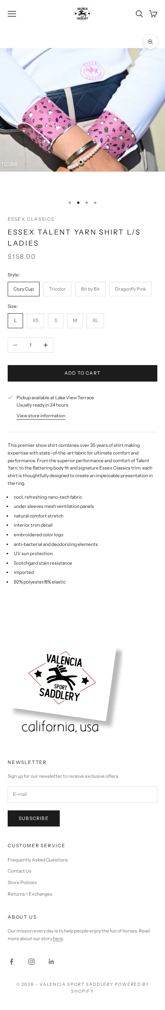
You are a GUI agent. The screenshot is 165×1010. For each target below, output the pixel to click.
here (58, 938)
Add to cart (82, 373)
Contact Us (19, 871)
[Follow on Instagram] (31, 961)
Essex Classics (31, 219)
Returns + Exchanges (30, 894)
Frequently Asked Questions (38, 860)
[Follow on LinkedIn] (51, 961)
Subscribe (34, 818)
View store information (40, 415)
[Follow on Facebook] (11, 961)
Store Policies (22, 882)
